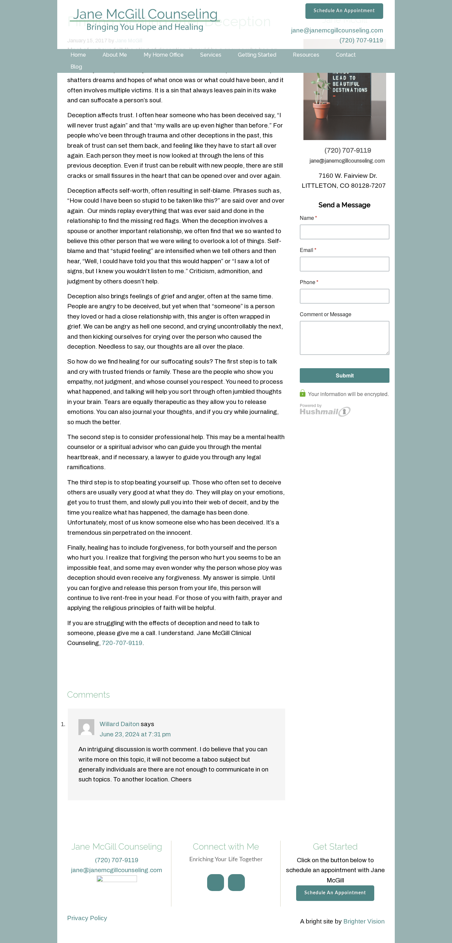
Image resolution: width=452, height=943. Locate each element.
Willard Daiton (119, 723)
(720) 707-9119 (361, 40)
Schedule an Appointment (344, 11)
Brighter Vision (364, 921)
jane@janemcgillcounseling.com (337, 30)
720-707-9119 (122, 642)
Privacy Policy (87, 918)
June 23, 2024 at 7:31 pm (135, 734)
